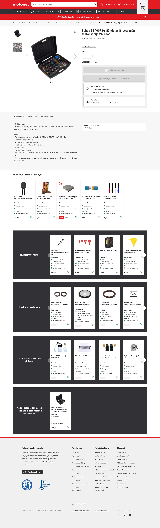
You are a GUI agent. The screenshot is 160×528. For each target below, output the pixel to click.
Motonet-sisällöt (100, 452)
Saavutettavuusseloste (80, 510)
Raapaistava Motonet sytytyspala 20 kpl (44, 197)
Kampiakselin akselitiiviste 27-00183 (59, 303)
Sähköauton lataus (78, 477)
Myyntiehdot (98, 459)
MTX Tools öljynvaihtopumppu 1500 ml (60, 252)
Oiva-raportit (122, 477)
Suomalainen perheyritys (126, 466)
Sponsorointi (122, 480)
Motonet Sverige (123, 484)
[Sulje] (145, 17)
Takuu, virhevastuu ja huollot (104, 470)
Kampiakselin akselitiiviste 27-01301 (83, 303)
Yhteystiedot (122, 459)
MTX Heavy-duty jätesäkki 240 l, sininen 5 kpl (91, 197)
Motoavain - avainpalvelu (81, 484)
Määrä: (84, 51)
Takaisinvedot (80, 504)
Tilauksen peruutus (101, 473)
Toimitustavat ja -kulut (102, 480)
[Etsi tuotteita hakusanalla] (95, 4)
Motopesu (75, 470)
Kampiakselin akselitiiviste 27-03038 (108, 303)
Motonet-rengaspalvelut (80, 466)
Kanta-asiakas (99, 456)
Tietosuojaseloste (102, 510)
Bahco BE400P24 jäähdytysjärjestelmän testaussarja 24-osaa (59, 409)
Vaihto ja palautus (100, 463)
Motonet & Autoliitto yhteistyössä (101, 488)
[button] (27, 56)
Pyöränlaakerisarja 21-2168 (132, 357)
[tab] (36, 11)
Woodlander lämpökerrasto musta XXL (23, 197)
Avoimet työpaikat (124, 456)
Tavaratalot (121, 452)
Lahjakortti (76, 452)
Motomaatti (76, 456)
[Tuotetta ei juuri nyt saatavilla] (68, 427)
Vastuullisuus (122, 470)
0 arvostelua (101, 38)
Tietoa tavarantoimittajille (126, 473)
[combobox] (62, 4)
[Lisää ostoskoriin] (31, 217)
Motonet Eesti (122, 487)
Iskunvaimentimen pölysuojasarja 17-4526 (108, 357)
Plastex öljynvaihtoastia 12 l (108, 251)
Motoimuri (75, 473)
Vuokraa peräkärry (78, 463)
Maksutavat (98, 466)
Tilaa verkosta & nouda (102, 477)
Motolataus (76, 480)
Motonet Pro (76, 491)
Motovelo (75, 487)
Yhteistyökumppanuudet (126, 463)
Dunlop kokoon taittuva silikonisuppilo (132, 251)
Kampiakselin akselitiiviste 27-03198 (132, 303)
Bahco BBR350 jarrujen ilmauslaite (59, 357)
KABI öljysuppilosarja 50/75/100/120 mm (83, 251)
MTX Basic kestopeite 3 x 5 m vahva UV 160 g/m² (68, 197)
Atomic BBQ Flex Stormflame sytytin (111, 197)
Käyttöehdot (99, 484)
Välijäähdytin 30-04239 (83, 356)
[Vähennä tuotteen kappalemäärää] (84, 56)
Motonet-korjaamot (79, 459)
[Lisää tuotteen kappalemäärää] (91, 56)
